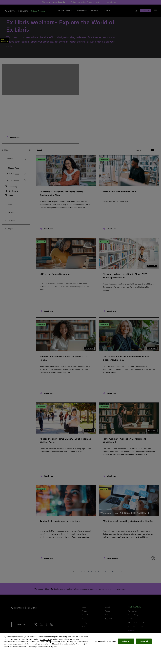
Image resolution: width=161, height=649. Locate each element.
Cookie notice (45, 641)
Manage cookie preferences (105, 641)
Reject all (125, 641)
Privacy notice (59, 641)
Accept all (144, 641)
